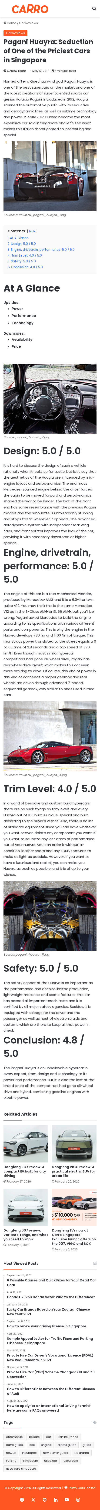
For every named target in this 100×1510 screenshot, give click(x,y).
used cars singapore (21, 1469)
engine (46, 1445)
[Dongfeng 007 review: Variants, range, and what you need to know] (25, 1207)
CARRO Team (16, 71)
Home (11, 23)
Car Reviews (28, 23)
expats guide (66, 1445)
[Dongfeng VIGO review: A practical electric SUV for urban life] (74, 1143)
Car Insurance (67, 1437)
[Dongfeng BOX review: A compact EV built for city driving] (25, 1143)
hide (32, 231)
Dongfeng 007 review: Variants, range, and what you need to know (25, 1235)
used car (50, 1461)
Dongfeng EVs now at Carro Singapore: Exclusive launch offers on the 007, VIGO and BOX (74, 1237)
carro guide (14, 1445)
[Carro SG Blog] (30, 8)
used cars (70, 1461)
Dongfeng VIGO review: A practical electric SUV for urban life (73, 1171)
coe (32, 1445)
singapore (30, 1461)
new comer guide (55, 1453)
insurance (29, 1453)
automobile (14, 1437)
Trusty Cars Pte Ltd (81, 1488)
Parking (11, 1461)
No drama (81, 1453)
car (48, 1437)
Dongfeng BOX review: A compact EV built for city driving (24, 1171)
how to (11, 1453)
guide (87, 1445)
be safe (34, 1437)
